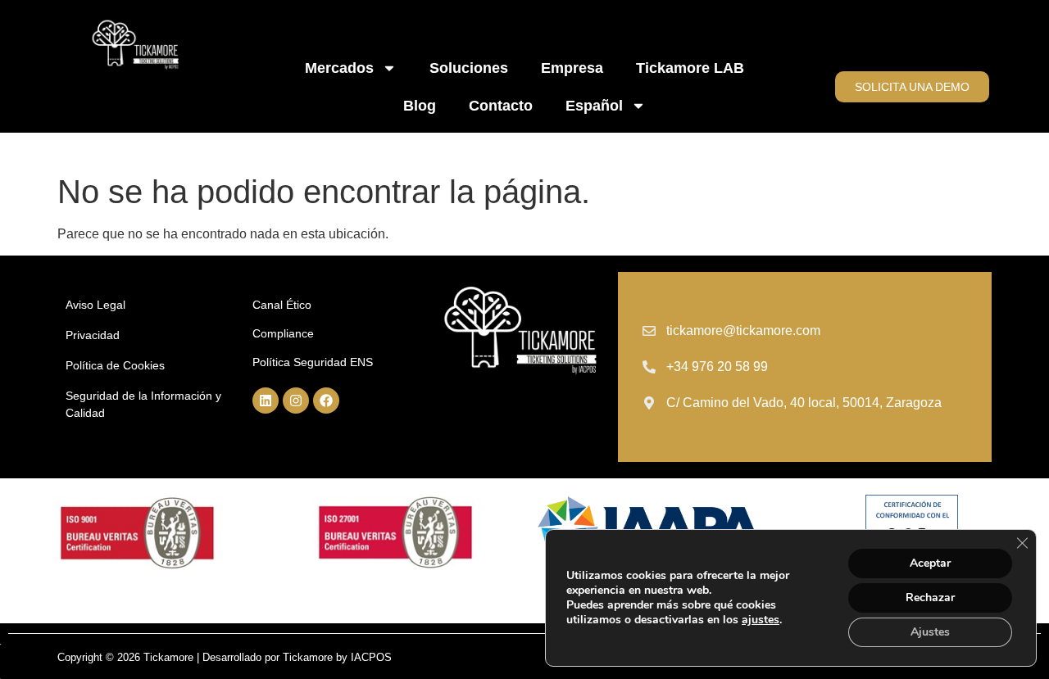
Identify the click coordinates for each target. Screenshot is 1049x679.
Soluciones (468, 68)
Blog (419, 105)
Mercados (339, 68)
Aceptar (930, 563)
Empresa (572, 68)
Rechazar (930, 597)
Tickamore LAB (690, 68)
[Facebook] (326, 400)
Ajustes (930, 632)
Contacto (501, 105)
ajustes (760, 620)
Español (594, 105)
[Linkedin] (265, 400)
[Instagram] (296, 400)
